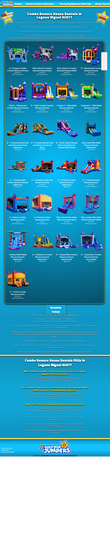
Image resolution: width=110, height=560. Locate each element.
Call (102, 16)
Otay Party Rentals (49, 430)
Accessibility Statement (8, 452)
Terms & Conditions (6, 448)
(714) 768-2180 (30, 341)
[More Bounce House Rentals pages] (55, 3)
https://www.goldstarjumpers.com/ (38, 411)
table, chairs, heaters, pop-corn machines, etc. (64, 315)
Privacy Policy (5, 450)
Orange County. (81, 341)
